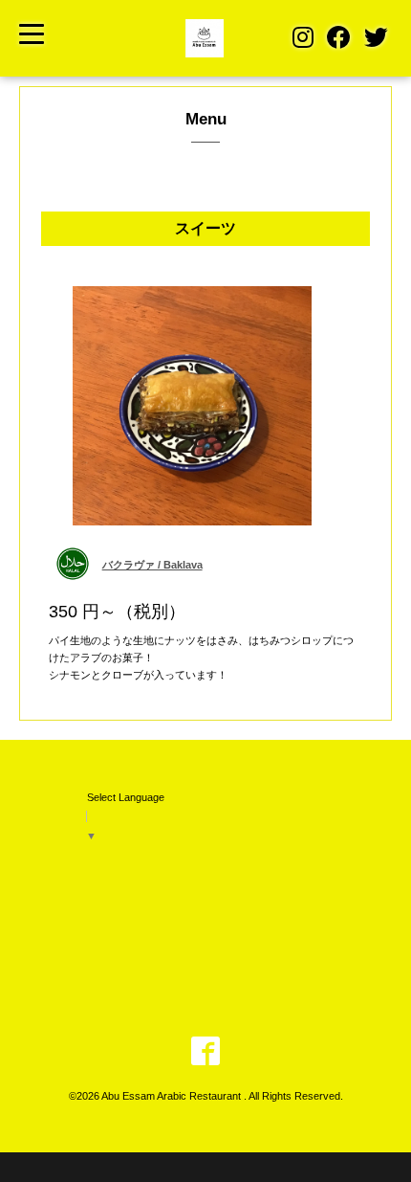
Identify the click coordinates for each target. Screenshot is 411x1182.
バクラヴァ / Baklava (152, 564)
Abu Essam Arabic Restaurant (172, 1096)
